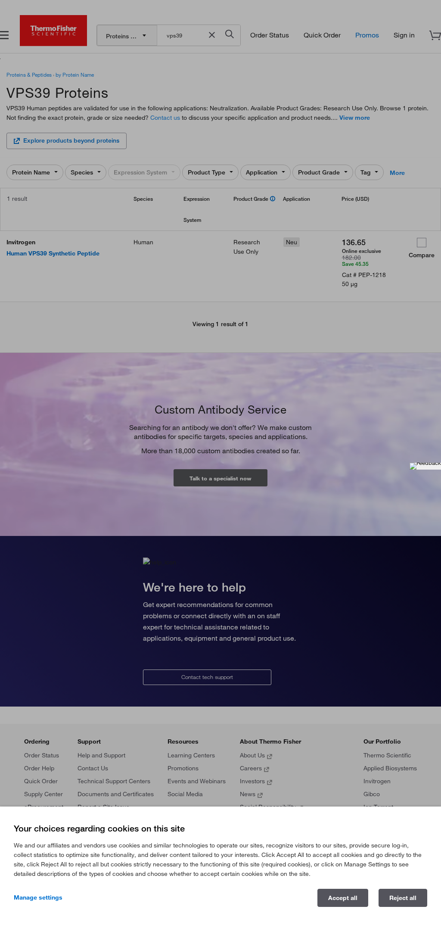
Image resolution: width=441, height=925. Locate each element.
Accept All (342, 898)
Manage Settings (38, 897)
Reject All (402, 898)
